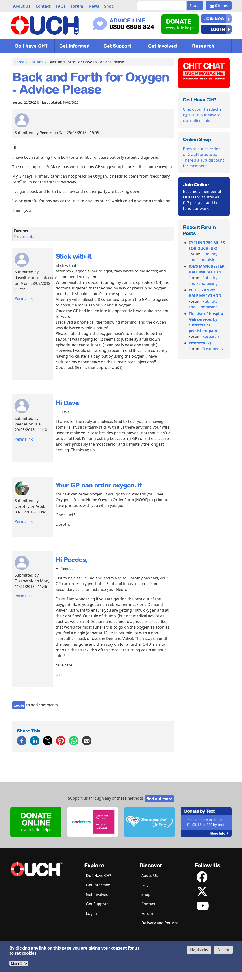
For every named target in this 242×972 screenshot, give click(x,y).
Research (203, 45)
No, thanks (199, 949)
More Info (19, 963)
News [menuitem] (94, 6)
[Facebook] (21, 740)
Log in (218, 29)
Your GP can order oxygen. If (99, 485)
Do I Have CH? (98, 875)
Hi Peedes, (71, 559)
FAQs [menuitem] (60, 6)
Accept (223, 949)
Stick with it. (74, 256)
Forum (147, 913)
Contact (148, 903)
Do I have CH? (31, 45)
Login (18, 705)
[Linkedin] (34, 740)
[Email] (86, 740)
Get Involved (162, 45)
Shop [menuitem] (109, 6)
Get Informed (74, 45)
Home (18, 62)
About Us (149, 875)
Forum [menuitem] (77, 6)
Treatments (24, 236)
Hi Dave (67, 403)
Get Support (117, 45)
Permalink (24, 298)
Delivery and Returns (160, 922)
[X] (47, 740)
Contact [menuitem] (43, 6)
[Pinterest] (60, 740)
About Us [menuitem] (21, 6)
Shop (146, 894)
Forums (36, 62)
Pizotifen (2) (200, 343)
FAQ (145, 885)
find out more (160, 799)
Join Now (214, 19)
